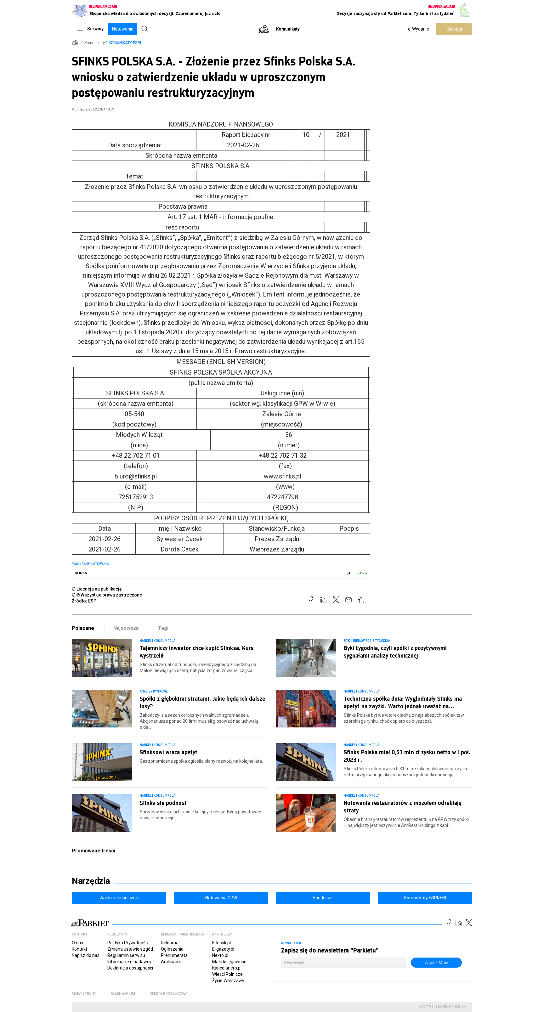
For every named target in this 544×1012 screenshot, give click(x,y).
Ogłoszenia (172, 949)
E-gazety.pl (223, 949)
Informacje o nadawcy (129, 961)
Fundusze (323, 897)
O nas (77, 942)
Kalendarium (123, 994)
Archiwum (171, 961)
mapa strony (84, 994)
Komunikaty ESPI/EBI (425, 897)
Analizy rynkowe (154, 691)
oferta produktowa (169, 994)
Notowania (122, 29)
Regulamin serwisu (126, 955)
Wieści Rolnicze (227, 974)
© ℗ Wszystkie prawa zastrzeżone (107, 594)
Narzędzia (91, 881)
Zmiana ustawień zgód (130, 949)
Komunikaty (288, 29)
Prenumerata (174, 955)
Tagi (163, 628)
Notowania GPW (221, 897)
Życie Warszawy (228, 980)
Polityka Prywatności (128, 942)
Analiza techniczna (119, 897)
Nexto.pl (220, 955)
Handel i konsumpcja (157, 640)
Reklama (169, 942)
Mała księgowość (229, 961)
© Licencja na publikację (97, 588)
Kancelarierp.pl (226, 967)
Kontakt (79, 949)
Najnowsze (126, 628)
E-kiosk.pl (221, 942)
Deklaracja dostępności (130, 967)
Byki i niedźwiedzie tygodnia (367, 640)
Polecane (83, 628)
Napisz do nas (85, 955)
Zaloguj (454, 28)
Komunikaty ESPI (125, 43)
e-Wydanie (418, 28)
